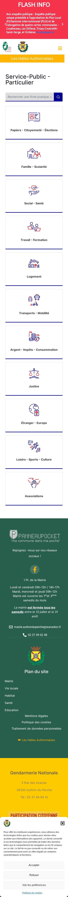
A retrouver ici (45, 32)
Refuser (34, 875)
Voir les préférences (34, 884)
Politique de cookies (32, 893)
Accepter (34, 865)
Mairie (9, 681)
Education (11, 710)
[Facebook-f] (34, 569)
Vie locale (11, 688)
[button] (62, 823)
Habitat (10, 695)
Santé (9, 703)
